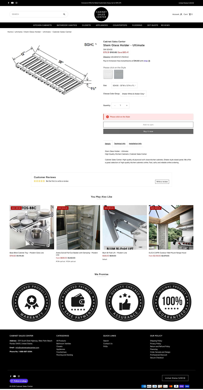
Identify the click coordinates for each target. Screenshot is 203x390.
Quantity (106, 105)
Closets (59, 346)
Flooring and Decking (64, 355)
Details (108, 144)
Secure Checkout (157, 358)
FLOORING (137, 25)
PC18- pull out (60, 261)
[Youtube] (12, 3)
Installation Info (135, 144)
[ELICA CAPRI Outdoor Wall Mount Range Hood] (171, 227)
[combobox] (36, 14)
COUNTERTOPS (120, 25)
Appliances (60, 349)
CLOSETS (86, 25)
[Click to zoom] (96, 44)
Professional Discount (158, 355)
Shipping (106, 57)
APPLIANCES (102, 25)
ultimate (18, 32)
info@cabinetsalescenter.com (27, 348)
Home (10, 32)
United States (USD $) (186, 3)
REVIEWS (165, 25)
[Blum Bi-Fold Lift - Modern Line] (124, 227)
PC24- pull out (71, 261)
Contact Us (107, 344)
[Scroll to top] (198, 383)
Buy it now (148, 131)
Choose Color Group (111, 94)
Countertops (61, 352)
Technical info (119, 144)
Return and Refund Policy (160, 346)
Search (106, 341)
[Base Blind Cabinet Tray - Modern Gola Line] (32, 227)
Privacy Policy (155, 344)
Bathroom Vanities (63, 344)
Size (105, 85)
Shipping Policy (156, 341)
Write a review (162, 182)
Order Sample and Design (160, 352)
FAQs (105, 346)
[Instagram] (16, 3)
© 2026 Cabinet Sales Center (21, 386)
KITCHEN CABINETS (42, 25)
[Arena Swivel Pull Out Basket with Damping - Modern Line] (78, 227)
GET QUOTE (152, 25)
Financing (154, 349)
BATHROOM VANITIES (67, 25)
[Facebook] (8, 3)
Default (104, 259)
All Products (61, 341)
